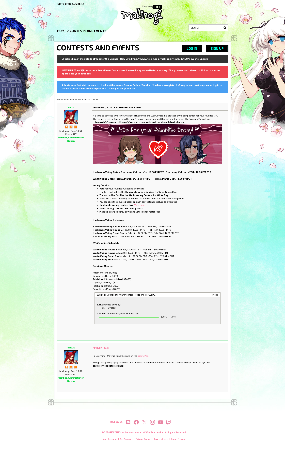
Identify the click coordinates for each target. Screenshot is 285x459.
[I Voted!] (71, 126)
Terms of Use (161, 439)
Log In (192, 48)
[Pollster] (75, 126)
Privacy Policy (143, 439)
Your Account (110, 439)
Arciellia (71, 107)
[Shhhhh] (66, 126)
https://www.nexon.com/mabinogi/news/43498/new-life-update (169, 58)
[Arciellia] (71, 117)
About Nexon (178, 439)
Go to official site (68, 3)
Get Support (126, 439)
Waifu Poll (143, 355)
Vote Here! (139, 205)
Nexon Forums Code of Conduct (133, 85)
